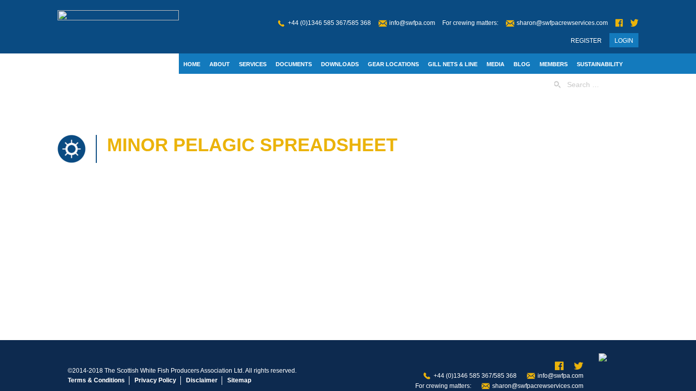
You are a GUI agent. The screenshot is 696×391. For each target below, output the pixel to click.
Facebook (619, 23)
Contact (197, 85)
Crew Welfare (242, 85)
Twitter (634, 23)
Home (191, 64)
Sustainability (600, 64)
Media (495, 64)
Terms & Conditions (96, 380)
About (219, 64)
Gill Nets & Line (452, 64)
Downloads (340, 64)
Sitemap (239, 380)
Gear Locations (393, 64)
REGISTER (586, 40)
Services (252, 64)
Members (554, 64)
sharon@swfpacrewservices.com (562, 22)
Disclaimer (202, 380)
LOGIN (623, 40)
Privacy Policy (155, 380)
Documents (294, 64)
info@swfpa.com (412, 22)
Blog (522, 64)
